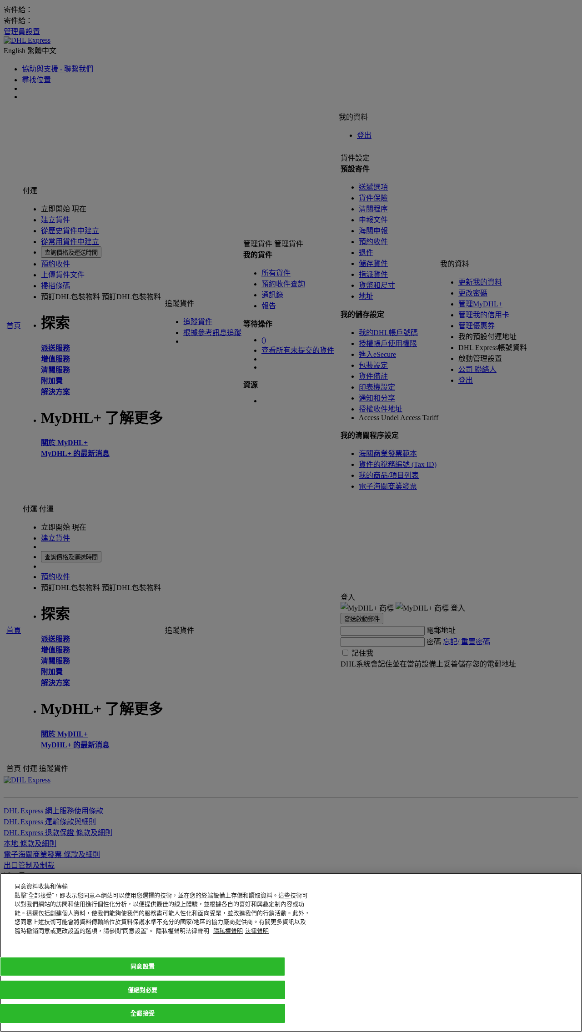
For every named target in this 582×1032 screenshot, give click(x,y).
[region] (291, 952)
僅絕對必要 (143, 990)
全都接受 (142, 1013)
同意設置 (142, 966)
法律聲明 (257, 930)
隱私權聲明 (228, 930)
